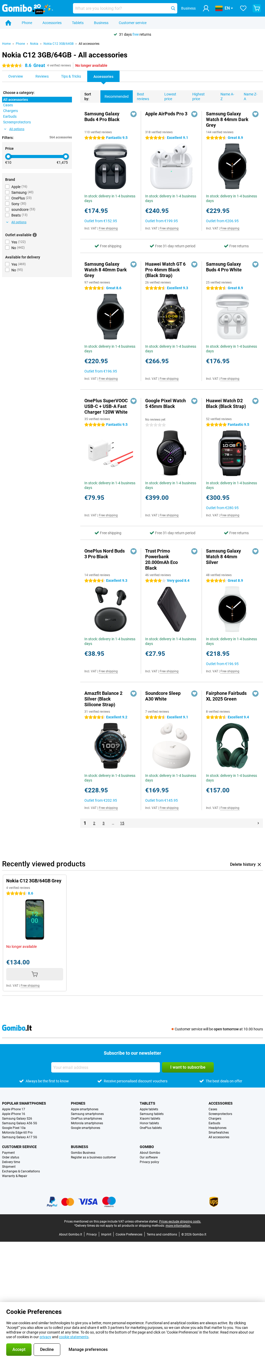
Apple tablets (149, 1109)
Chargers (215, 1118)
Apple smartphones (84, 1109)
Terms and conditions (162, 1234)
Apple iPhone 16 (13, 1114)
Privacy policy (149, 1162)
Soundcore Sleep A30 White (163, 696)
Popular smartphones (24, 1103)
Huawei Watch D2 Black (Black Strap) (226, 403)
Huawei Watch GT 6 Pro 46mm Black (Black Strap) (165, 269)
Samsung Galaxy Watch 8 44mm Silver (223, 556)
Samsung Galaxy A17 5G (19, 1137)
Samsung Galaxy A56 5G (19, 1123)
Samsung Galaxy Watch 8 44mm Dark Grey (227, 119)
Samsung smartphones (87, 1114)
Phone (27, 23)
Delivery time (11, 1162)
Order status (10, 1157)
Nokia (34, 44)
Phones (78, 1103)
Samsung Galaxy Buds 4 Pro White (224, 266)
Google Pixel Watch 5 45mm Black (165, 403)
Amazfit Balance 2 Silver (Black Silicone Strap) (103, 698)
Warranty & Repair (14, 1176)
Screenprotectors (220, 1114)
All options (16, 129)
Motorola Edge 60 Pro (17, 1132)
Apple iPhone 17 (13, 1109)
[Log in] (206, 8)
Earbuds (214, 1123)
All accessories (89, 44)
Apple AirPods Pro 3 (166, 113)
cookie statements (74, 1337)
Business (101, 23)
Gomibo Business (83, 1153)
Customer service (132, 23)
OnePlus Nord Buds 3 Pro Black (104, 553)
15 (122, 823)
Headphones (217, 1128)
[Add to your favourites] (133, 114)
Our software (149, 1157)
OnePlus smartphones (86, 1118)
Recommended (117, 96)
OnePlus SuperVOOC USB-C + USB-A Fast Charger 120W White (106, 406)
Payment (8, 1153)
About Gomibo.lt (70, 1234)
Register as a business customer (93, 1157)
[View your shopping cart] (257, 8)
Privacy (91, 1234)
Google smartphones (85, 1128)
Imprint (106, 1234)
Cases (213, 1109)
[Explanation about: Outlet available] (35, 235)
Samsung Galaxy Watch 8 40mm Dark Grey (105, 269)
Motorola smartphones (87, 1123)
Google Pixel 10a (14, 1128)
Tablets (78, 23)
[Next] (258, 823)
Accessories (52, 23)
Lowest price (170, 96)
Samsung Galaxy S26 (17, 1118)
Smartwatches (219, 1132)
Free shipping (108, 228)
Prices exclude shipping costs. (180, 1221)
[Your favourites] (243, 8)
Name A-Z (227, 96)
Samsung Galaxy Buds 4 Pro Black (102, 116)
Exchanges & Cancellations (21, 1171)
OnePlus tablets (151, 1128)
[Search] (173, 8)
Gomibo (147, 1147)
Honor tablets (149, 1123)
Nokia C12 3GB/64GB (58, 44)
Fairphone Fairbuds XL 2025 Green (226, 696)
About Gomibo (150, 1153)
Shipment (9, 1167)
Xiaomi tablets (150, 1118)
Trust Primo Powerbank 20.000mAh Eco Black (161, 559)
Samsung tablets (152, 1114)
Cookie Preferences (129, 1234)
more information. (178, 1225)
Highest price (198, 96)
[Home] (8, 23)
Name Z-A (250, 96)
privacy (45, 1337)
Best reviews (143, 96)
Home (6, 44)
